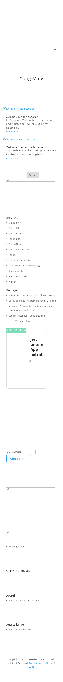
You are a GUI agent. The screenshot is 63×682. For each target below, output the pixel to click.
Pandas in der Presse (20, 260)
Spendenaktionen (18, 276)
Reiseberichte (16, 271)
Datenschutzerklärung (41, 663)
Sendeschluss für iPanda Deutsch (27, 315)
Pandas (12, 254)
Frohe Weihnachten (19, 321)
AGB (31, 667)
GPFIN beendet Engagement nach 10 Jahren (32, 300)
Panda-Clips (15, 238)
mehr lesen (12, 131)
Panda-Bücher (16, 233)
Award (10, 596)
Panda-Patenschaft (19, 249)
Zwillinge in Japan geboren (22, 117)
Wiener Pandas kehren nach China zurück (31, 295)
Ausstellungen (16, 624)
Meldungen (15, 222)
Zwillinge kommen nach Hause (24, 147)
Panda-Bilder (16, 228)
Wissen (12, 281)
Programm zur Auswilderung (24, 265)
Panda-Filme (15, 244)
